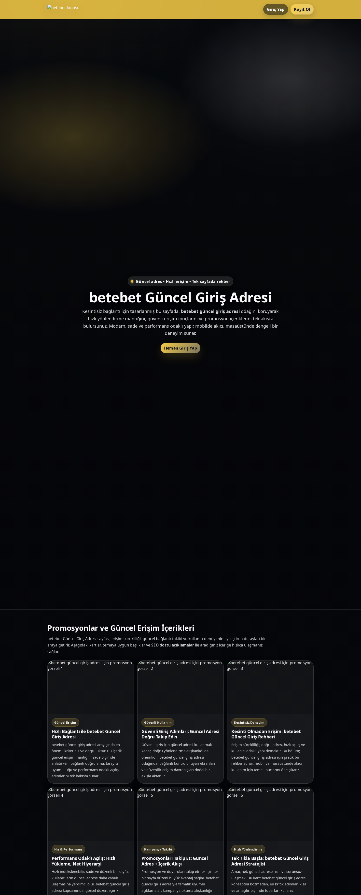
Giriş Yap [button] (276, 9)
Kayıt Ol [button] (302, 9)
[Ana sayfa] (67, 9)
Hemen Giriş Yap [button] (180, 348)
